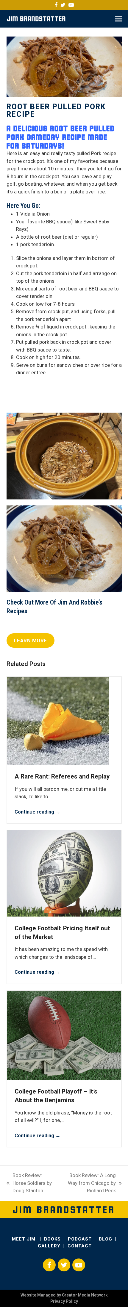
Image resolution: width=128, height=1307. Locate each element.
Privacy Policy (64, 1301)
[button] (118, 18)
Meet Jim (24, 1239)
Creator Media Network (85, 1295)
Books (52, 1239)
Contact (80, 1246)
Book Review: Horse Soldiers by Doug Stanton (29, 1183)
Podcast (80, 1239)
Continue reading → (37, 812)
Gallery (49, 1246)
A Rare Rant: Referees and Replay (62, 776)
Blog (105, 1239)
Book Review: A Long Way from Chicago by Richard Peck (89, 1183)
